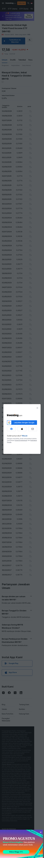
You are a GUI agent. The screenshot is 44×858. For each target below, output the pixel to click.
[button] (26, 3)
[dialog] (22, 429)
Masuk (24, 436)
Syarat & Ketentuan (21, 440)
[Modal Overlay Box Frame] (21, 844)
